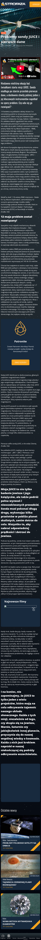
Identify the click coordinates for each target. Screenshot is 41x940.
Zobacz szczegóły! (20, 362)
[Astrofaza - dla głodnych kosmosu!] (13, 5)
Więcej (38, 938)
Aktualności (20, 938)
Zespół (8, 938)
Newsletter (32, 938)
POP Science (25, 938)
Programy (2, 938)
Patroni (14, 938)
